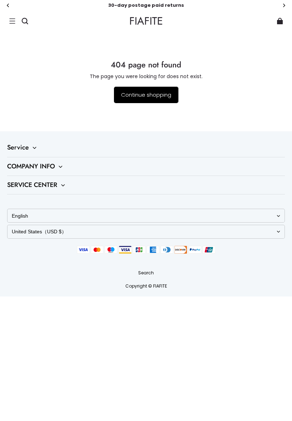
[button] (12, 21)
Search (146, 273)
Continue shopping (146, 94)
